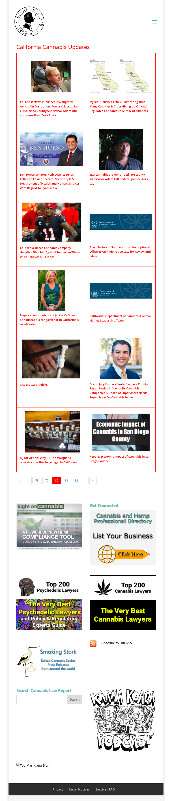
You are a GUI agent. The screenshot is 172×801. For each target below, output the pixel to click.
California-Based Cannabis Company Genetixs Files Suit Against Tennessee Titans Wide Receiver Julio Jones (50, 252)
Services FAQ (105, 789)
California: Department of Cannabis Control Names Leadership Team (120, 318)
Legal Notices (79, 789)
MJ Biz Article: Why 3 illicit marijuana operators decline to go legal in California (48, 460)
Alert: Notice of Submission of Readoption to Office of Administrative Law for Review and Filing (120, 251)
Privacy (57, 789)
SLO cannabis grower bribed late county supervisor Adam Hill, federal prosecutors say (119, 178)
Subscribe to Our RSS (116, 643)
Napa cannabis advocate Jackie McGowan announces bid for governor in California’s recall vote (49, 319)
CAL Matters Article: (34, 385)
